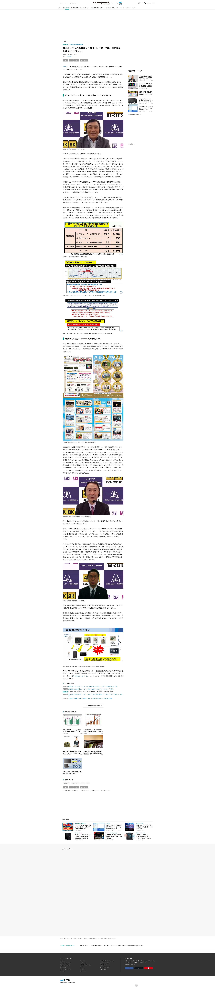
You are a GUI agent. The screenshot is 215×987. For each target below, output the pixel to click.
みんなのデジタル (95, 7)
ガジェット (86, 7)
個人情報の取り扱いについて (106, 960)
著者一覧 (62, 971)
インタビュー (128, 7)
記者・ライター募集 (104, 967)
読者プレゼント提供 (64, 965)
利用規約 (82, 960)
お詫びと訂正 (103, 969)
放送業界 (66, 783)
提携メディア (103, 965)
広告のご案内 (63, 967)
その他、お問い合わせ (65, 969)
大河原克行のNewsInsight (75, 44)
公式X (113, 7)
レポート (122, 7)
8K (66, 67)
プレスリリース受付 (104, 963)
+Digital (74, 938)
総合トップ (61, 7)
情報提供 (82, 969)
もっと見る (130, 144)
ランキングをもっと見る (133, 114)
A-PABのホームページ (80, 676)
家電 (77, 7)
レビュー (117, 7)
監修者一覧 (82, 971)
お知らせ (62, 960)
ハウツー (134, 7)
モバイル (73, 7)
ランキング (108, 7)
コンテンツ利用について (85, 965)
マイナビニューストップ (65, 938)
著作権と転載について (65, 963)
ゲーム (81, 7)
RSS (81, 967)
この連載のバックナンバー (93, 705)
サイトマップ (83, 963)
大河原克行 (69, 56)
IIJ (101, 7)
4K (64, 67)
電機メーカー (75, 783)
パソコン (67, 7)
